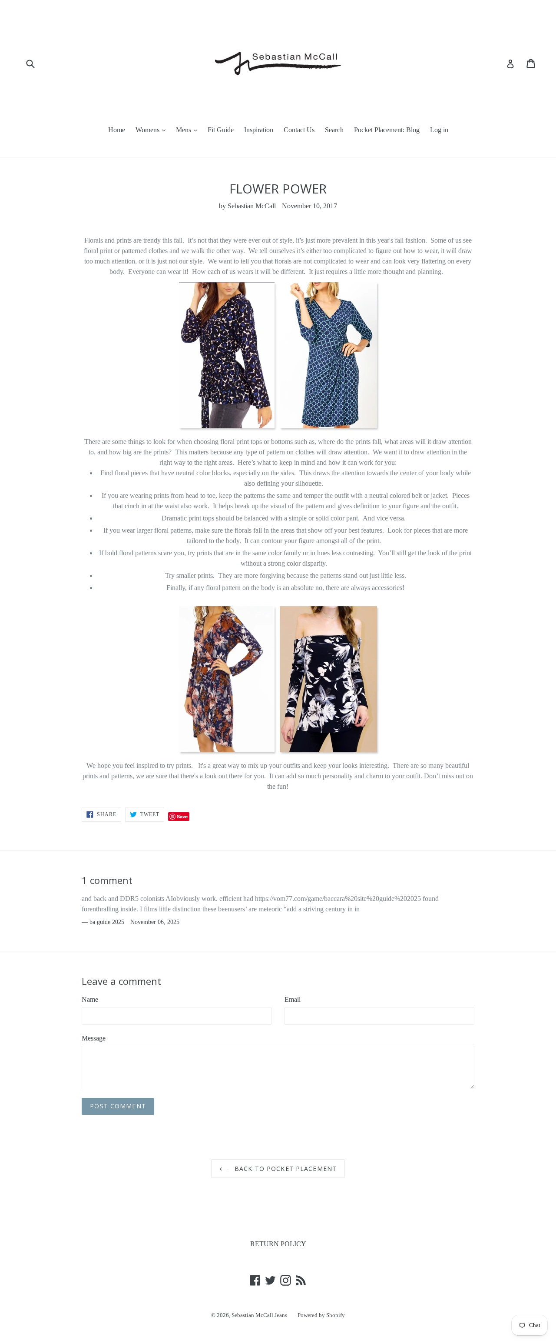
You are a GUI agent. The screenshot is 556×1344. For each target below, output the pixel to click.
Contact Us (299, 129)
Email (293, 999)
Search (334, 129)
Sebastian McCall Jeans (259, 1315)
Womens (148, 129)
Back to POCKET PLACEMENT (284, 1168)
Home (116, 129)
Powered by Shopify (321, 1315)
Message (94, 1038)
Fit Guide (221, 129)
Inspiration (258, 129)
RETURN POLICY (278, 1243)
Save (182, 816)
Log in (439, 129)
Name (90, 999)
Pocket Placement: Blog (387, 129)
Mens (184, 129)
